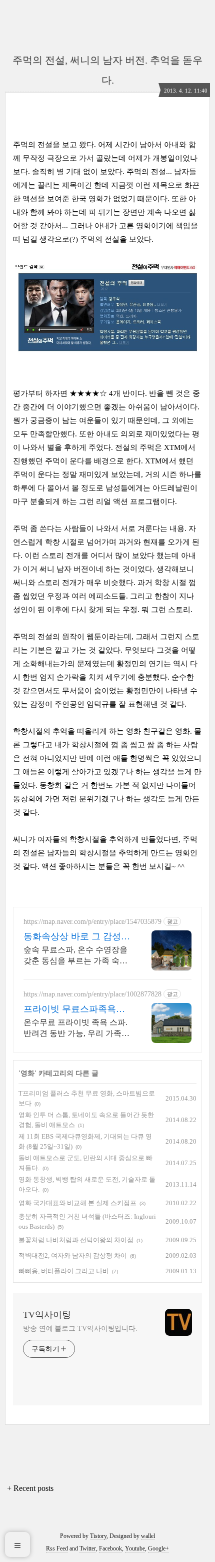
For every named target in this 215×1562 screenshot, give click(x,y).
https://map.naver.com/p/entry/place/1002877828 (93, 994)
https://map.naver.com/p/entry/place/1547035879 (93, 921)
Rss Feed (57, 1548)
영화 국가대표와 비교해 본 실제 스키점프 (77, 1203)
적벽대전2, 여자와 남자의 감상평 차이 (72, 1255)
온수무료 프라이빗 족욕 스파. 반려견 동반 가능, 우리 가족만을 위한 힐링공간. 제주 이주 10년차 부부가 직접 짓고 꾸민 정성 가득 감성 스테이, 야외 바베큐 (78, 1028)
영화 (27, 1073)
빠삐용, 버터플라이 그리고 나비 (63, 1271)
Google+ (158, 1548)
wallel (148, 1535)
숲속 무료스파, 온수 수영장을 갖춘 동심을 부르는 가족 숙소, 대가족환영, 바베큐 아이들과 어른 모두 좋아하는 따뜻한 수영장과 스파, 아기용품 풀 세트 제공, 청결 (77, 955)
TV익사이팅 (47, 1315)
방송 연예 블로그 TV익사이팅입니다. (80, 1328)
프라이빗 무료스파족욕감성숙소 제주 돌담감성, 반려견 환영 (74, 1009)
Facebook (110, 1548)
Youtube (135, 1548)
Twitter (88, 1548)
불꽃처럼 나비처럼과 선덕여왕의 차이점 (76, 1240)
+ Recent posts (30, 1488)
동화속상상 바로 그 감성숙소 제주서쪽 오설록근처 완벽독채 (77, 936)
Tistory (98, 1535)
